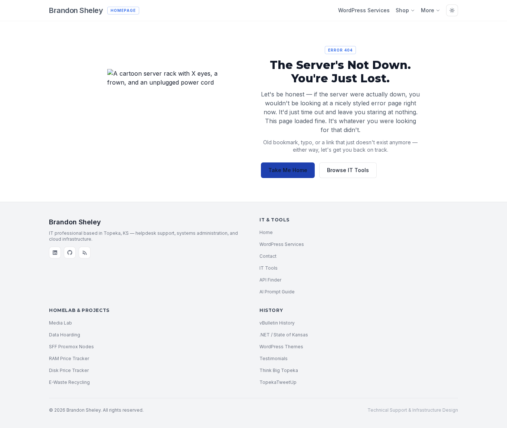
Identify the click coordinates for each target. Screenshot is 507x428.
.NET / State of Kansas (283, 335)
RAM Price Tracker (69, 358)
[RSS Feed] (85, 253)
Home (266, 232)
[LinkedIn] (55, 253)
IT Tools (268, 268)
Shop (402, 10)
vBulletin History (277, 323)
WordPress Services (364, 10)
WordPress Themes (281, 346)
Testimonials (273, 358)
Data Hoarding (64, 335)
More (427, 10)
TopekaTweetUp (278, 382)
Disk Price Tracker (69, 370)
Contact (268, 256)
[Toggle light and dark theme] (452, 10)
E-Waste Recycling (69, 382)
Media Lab (60, 323)
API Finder (270, 280)
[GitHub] (70, 253)
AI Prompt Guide (277, 291)
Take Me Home (287, 170)
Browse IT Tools (348, 170)
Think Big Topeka (278, 370)
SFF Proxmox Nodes (71, 346)
